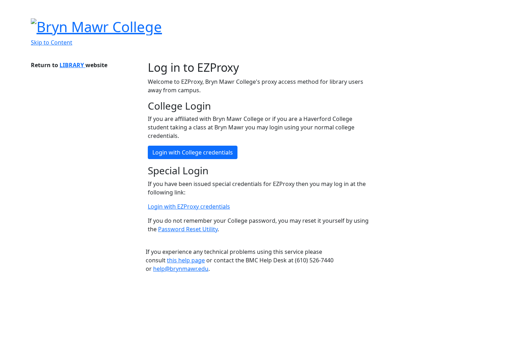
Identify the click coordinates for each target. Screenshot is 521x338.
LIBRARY (72, 65)
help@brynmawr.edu (180, 269)
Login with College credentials (192, 152)
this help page (186, 260)
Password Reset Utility (188, 229)
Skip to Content (51, 42)
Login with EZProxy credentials (189, 206)
